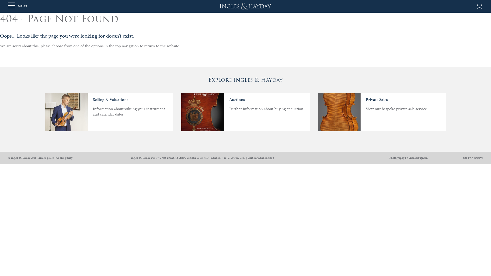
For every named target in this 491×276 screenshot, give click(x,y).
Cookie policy (64, 158)
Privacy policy (46, 158)
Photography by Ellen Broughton (408, 158)
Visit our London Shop (261, 158)
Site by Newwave (473, 158)
